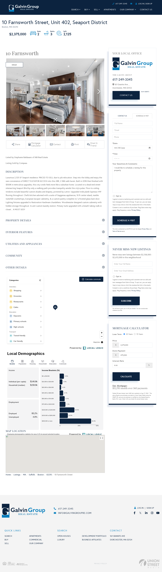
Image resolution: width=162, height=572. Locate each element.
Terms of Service (117, 231)
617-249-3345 (121, 4)
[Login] (112, 4)
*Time (115, 154)
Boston (41, 474)
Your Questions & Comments (125, 164)
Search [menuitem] (74, 9)
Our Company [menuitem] (127, 9)
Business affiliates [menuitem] (91, 539)
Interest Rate (118, 361)
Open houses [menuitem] (64, 536)
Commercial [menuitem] (35, 539)
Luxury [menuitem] (61, 539)
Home (8, 474)
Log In (141, 4)
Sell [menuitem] (96, 9)
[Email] (110, 4)
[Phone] (107, 4)
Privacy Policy (135, 210)
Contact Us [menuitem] (146, 9)
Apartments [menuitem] (110, 9)
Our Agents (145, 91)
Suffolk (32, 474)
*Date (115, 143)
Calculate (126, 376)
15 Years (139, 334)
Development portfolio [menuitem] (94, 536)
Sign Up (149, 4)
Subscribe (126, 300)
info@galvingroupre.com (75, 513)
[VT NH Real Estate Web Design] (133, 563)
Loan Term (117, 334)
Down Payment (119, 351)
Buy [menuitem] (86, 9)
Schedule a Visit (142, 116)
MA (24, 474)
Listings (17, 474)
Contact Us (126, 95)
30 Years (129, 334)
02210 (49, 474)
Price (115, 340)
